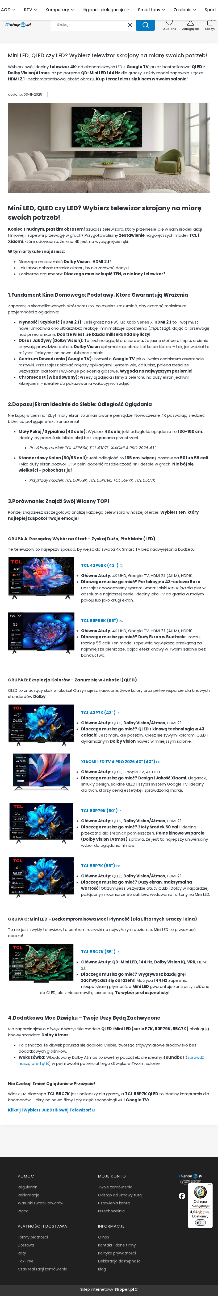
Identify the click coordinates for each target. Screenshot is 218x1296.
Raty (22, 1253)
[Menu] (209, 1186)
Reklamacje (28, 1195)
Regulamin (27, 1187)
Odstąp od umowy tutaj (120, 1195)
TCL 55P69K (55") (99, 620)
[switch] (200, 1222)
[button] (145, 24)
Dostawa (26, 1245)
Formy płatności (33, 1237)
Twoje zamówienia (115, 1187)
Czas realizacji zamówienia (42, 1269)
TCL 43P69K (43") (100, 565)
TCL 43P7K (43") (98, 713)
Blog (102, 1269)
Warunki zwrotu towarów (40, 1203)
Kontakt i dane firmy (117, 1245)
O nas (103, 1237)
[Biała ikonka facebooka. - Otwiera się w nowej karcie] (182, 1196)
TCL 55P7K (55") (98, 866)
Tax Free (25, 1261)
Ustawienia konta (114, 1203)
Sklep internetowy (107, 1289)
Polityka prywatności (117, 1253)
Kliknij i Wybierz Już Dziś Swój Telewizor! (49, 1110)
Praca (23, 1211)
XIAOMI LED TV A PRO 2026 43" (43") (118, 761)
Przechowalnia (111, 1211)
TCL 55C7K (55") (98, 952)
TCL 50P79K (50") (99, 810)
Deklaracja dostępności (119, 1261)
